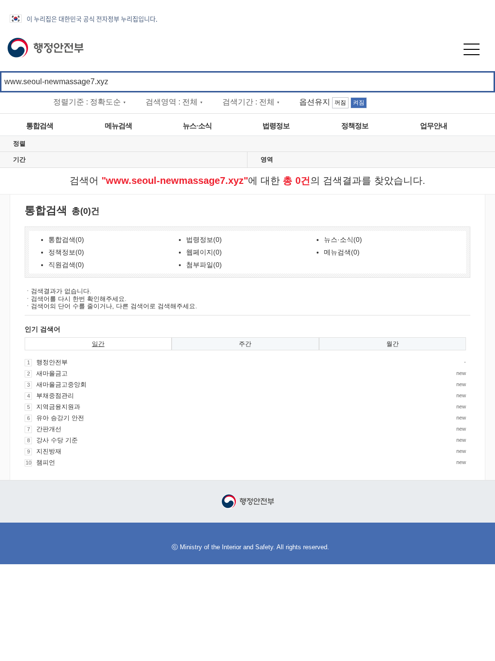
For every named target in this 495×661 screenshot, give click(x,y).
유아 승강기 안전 (60, 417)
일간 (98, 343)
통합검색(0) (66, 239)
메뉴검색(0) (342, 252)
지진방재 (48, 451)
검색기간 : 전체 (251, 102)
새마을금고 (52, 373)
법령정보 (276, 126)
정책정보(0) (66, 252)
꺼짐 (340, 102)
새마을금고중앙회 (61, 384)
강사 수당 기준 (57, 440)
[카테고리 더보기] (484, 126)
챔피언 (45, 462)
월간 (392, 343)
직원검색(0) (66, 265)
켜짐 (358, 102)
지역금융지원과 (58, 406)
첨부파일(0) (204, 265)
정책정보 (354, 126)
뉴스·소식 (197, 126)
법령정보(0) (204, 239)
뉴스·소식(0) (343, 239)
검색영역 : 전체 (174, 102)
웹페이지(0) (204, 252)
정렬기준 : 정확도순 (89, 102)
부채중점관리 (55, 395)
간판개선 (48, 429)
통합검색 (39, 126)
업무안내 (433, 126)
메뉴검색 (118, 126)
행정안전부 (52, 362)
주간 (245, 343)
